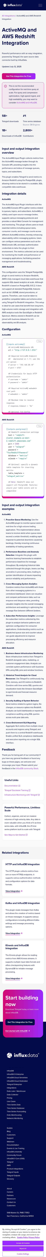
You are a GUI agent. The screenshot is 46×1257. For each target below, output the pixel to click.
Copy (39, 341)
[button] (40, 5)
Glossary (10, 1179)
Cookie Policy (22, 1237)
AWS (9, 1165)
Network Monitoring (15, 1118)
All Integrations (8, 15)
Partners (10, 1195)
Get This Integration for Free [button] (18, 76)
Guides (10, 1128)
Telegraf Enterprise (14, 1084)
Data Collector (12, 1094)
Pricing (9, 1098)
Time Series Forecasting (16, 1111)
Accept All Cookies (23, 1243)
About (9, 1188)
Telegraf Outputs (13, 1175)
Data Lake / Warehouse (16, 1091)
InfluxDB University (14, 1151)
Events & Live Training (15, 1148)
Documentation (13, 1145)
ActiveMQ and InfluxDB (27, 102)
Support (10, 1138)
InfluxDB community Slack (27, 768)
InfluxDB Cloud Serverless (17, 1077)
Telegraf (10, 1162)
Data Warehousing (14, 1115)
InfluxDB (10, 1070)
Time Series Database (15, 1108)
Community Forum (14, 1155)
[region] (23, 1241)
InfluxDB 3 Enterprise (15, 1074)
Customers (11, 1134)
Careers (10, 1192)
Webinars (10, 1141)
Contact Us (11, 1202)
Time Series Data (13, 1104)
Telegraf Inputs (13, 1172)
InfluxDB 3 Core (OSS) (16, 1158)
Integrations (11, 1087)
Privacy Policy (34, 1237)
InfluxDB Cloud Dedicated (17, 1081)
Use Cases (11, 1101)
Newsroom (11, 1198)
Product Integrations (15, 1168)
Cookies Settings (23, 1254)
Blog (9, 1131)
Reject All (23, 1248)
